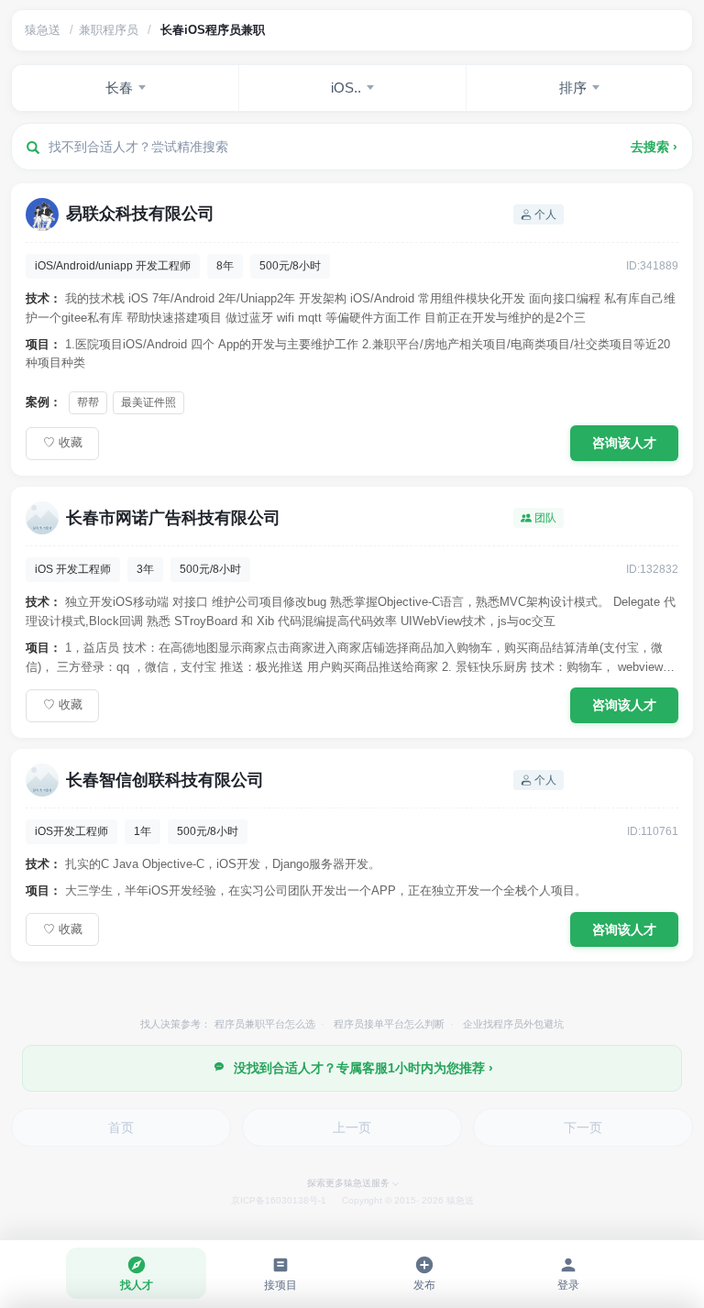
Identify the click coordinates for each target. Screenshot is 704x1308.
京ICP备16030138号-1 (278, 1200)
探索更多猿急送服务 (348, 1183)
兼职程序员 (108, 30)
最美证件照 (148, 402)
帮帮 (88, 402)
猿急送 (42, 30)
